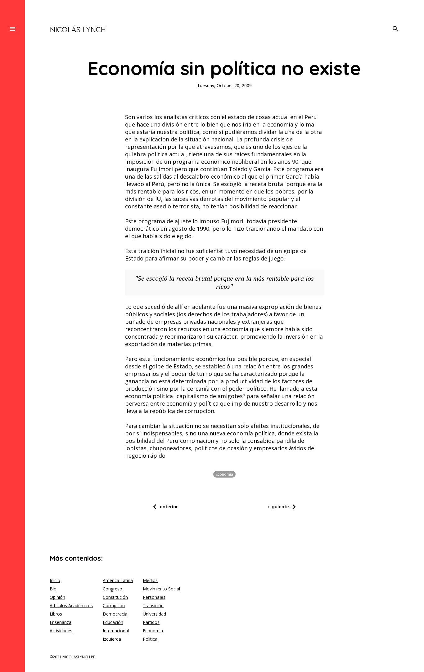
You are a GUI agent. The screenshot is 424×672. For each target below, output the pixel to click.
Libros (56, 614)
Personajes (154, 597)
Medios (150, 580)
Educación (113, 622)
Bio (53, 589)
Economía (224, 474)
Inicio (55, 580)
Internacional (116, 631)
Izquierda (112, 639)
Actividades (61, 631)
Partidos (151, 622)
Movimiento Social (161, 589)
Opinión (57, 597)
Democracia (115, 614)
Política (150, 639)
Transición (153, 605)
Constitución (115, 597)
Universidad (154, 614)
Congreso (112, 589)
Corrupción (114, 605)
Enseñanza (60, 622)
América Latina (118, 580)
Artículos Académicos (71, 605)
